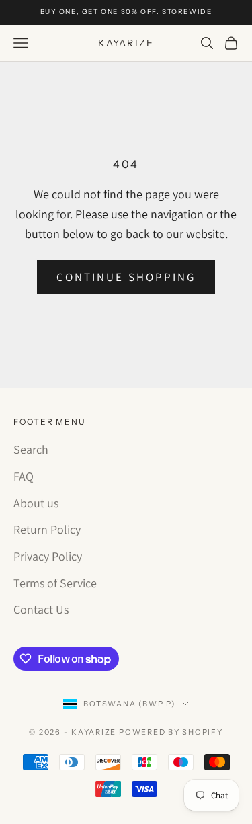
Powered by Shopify (171, 732)
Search (30, 449)
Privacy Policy (47, 556)
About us (35, 503)
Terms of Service (55, 583)
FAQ (23, 476)
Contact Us (41, 609)
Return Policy (47, 529)
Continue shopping (126, 277)
